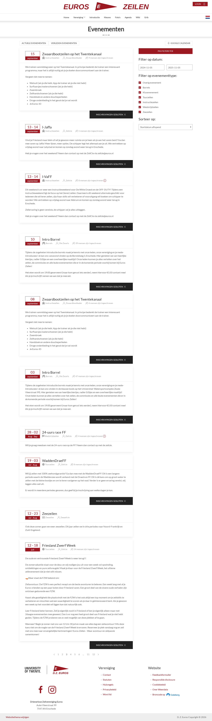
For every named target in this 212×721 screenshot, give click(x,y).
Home (66, 17)
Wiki (138, 17)
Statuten (107, 679)
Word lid (107, 694)
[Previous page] (54, 654)
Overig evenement (151, 82)
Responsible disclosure (163, 679)
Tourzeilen (147, 97)
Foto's (117, 17)
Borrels (146, 87)
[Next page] (98, 654)
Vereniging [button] (78, 17)
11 (88, 654)
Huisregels (108, 684)
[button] (207, 17)
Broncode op (159, 694)
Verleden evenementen (64, 43)
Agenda (128, 17)
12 (93, 654)
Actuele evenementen (34, 43)
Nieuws (107, 17)
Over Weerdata (160, 689)
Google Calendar (180, 43)
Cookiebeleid (159, 684)
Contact (107, 674)
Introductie (95, 17)
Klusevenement (150, 92)
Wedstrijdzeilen (150, 107)
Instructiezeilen (150, 102)
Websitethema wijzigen (17, 717)
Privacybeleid (109, 689)
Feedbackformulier (161, 674)
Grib (146, 17)
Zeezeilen (147, 112)
